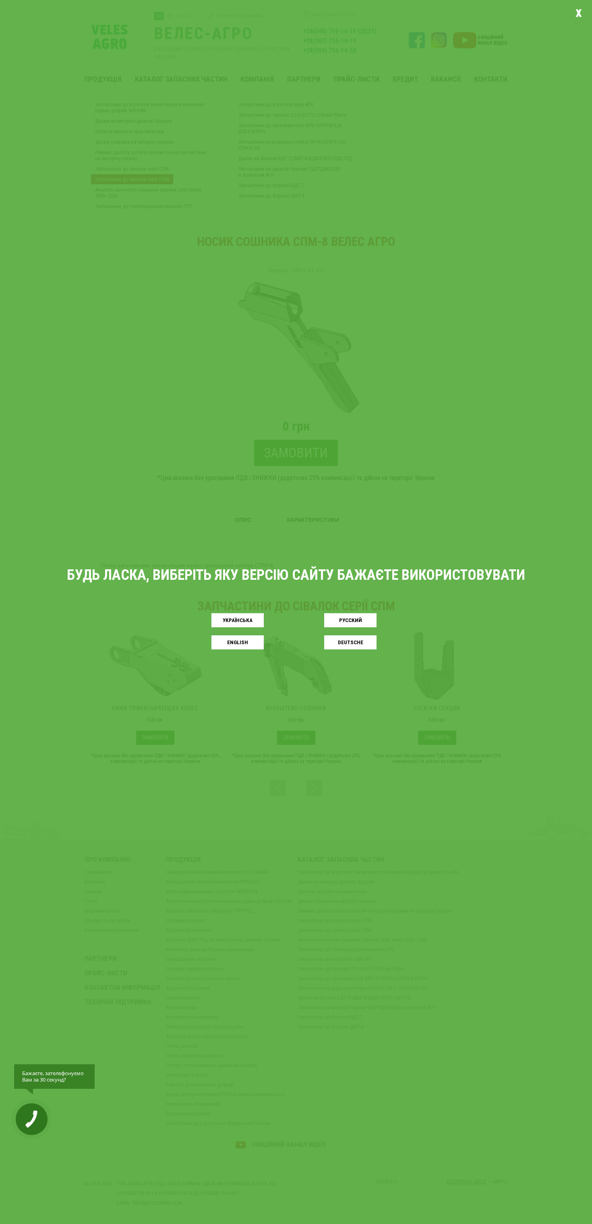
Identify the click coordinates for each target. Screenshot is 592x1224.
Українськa (238, 620)
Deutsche (350, 642)
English (237, 642)
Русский (350, 620)
